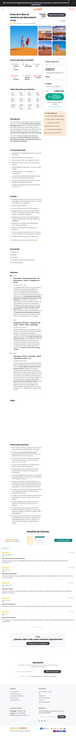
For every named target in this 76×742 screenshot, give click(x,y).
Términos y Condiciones (49, 676)
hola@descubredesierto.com (21, 715)
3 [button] (38, 627)
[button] (13, 23)
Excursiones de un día (15, 694)
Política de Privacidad (36, 676)
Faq (40, 694)
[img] (5, 552)
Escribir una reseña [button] (63, 540)
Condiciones (42, 696)
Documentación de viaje (45, 691)
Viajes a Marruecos (15, 700)
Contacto (41, 700)
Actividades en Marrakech (17, 696)
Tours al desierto (14, 691)
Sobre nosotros (14, 698)
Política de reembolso (44, 702)
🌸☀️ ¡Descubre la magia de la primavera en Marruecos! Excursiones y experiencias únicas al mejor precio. (36, 4)
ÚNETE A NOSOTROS (52, 672)
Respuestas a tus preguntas (38, 643)
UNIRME (61, 717)
